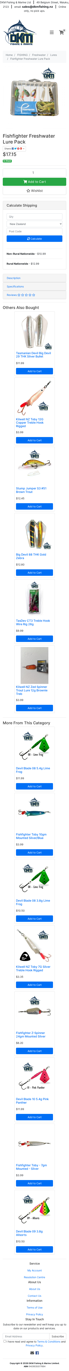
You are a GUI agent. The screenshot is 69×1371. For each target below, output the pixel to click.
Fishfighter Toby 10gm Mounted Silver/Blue (31, 836)
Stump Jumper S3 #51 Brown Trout (31, 490)
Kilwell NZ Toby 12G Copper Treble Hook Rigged (30, 423)
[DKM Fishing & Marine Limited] (20, 32)
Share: (8, 148)
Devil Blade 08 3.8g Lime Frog (33, 902)
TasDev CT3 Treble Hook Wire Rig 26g (33, 622)
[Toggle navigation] (51, 32)
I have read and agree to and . (36, 1343)
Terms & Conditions (48, 1341)
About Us (34, 1289)
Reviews (12, 294)
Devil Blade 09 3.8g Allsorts (29, 1233)
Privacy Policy (34, 1314)
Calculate (36, 238)
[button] (34, 191)
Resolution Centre (34, 1277)
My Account (34, 1270)
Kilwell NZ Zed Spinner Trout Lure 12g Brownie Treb (31, 690)
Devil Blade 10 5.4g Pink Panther (32, 1100)
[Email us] (32, 1353)
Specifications (15, 286)
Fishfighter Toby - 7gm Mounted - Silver (31, 1167)
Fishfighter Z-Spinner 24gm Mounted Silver (30, 1034)
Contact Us (34, 1295)
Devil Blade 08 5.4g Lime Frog (33, 770)
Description (13, 278)
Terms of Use (35, 1307)
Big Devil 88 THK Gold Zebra (31, 556)
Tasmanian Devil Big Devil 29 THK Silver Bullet (33, 354)
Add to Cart (36, 182)
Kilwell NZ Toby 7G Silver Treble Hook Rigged (33, 968)
